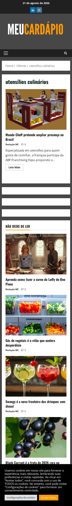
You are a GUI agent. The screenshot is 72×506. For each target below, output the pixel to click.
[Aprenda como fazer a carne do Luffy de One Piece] (36, 254)
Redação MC (12, 144)
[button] (6, 53)
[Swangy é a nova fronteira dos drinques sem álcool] (36, 376)
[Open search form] (65, 53)
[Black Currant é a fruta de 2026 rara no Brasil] (36, 437)
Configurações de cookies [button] (21, 497)
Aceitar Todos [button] (48, 497)
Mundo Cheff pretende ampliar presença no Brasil (36, 109)
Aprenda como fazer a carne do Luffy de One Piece (35, 281)
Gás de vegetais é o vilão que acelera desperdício (30, 342)
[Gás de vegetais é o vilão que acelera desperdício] (36, 315)
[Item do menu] (33, 10)
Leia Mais (15, 166)
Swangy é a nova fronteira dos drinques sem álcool (35, 404)
